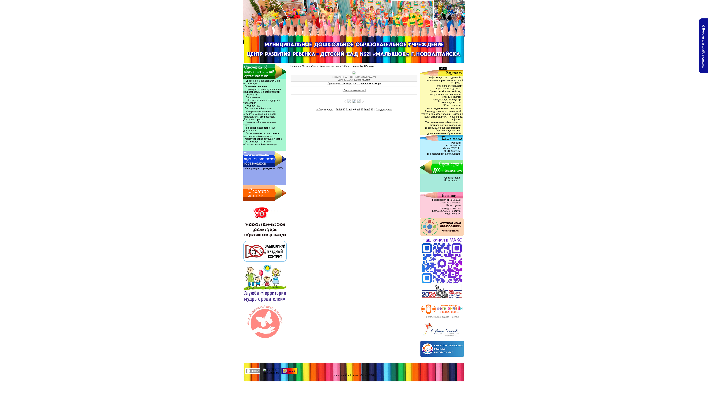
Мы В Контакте (452, 151)
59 (340, 109)
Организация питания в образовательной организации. (260, 143)
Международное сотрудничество (263, 138)
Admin (367, 80)
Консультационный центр (447, 99)
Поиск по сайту (452, 213)
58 (337, 109)
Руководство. (252, 105)
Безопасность (452, 180)
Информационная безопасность (443, 127)
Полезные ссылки (451, 96)
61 (347, 109)
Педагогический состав (257, 108)
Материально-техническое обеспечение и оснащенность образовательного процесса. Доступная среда (260, 115)
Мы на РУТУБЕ (452, 148)
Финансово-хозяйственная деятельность (259, 129)
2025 (344, 66)
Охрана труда (452, 177)
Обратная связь (452, 105)
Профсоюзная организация (446, 199)
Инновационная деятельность (444, 153)
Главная (294, 66)
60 (344, 109)
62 (350, 109)
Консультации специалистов (445, 94)
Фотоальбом (309, 66)
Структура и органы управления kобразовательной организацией (262, 90)
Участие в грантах (450, 202)
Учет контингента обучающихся (443, 122)
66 (365, 109)
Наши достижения (329, 66)
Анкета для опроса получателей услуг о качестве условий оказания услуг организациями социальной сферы (442, 115)
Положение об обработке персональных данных (449, 87)
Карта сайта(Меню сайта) (446, 211)
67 (368, 109)
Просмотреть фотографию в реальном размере (354, 83)
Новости (456, 142)
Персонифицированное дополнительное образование (445, 132)
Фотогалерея (453, 145)
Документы (252, 94)
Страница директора (449, 102)
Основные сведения (255, 86)
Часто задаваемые (437, 108)
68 (372, 109)
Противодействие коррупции (445, 125)
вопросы (456, 108)
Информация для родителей (445, 77)
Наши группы (453, 205)
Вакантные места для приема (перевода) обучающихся (261, 134)
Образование (251, 97)
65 (362, 109)
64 (358, 109)
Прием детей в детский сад (445, 91)
